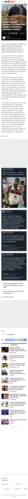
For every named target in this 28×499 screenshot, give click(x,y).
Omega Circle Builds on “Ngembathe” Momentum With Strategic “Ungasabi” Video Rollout (18, 349)
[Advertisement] (14, 153)
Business (12, 375)
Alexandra (8, 36)
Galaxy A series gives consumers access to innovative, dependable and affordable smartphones (18, 404)
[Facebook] (6, 489)
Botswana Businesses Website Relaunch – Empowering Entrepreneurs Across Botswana (17, 372)
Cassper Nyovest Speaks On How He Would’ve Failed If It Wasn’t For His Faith (13, 285)
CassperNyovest (10, 334)
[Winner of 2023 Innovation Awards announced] (5, 421)
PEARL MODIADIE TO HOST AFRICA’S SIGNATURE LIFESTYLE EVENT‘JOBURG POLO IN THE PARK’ (18, 396)
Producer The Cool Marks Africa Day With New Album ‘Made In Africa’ (17, 357)
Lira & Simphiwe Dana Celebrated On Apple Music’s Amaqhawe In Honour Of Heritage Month (18, 388)
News (11, 19)
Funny (11, 416)
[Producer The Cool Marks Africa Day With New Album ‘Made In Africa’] (5, 357)
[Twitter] (17, 489)
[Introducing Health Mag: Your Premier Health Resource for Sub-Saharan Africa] (5, 380)
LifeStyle (11, 407)
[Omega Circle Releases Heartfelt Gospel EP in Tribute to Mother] (5, 365)
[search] (18, 1)
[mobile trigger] (2, 1)
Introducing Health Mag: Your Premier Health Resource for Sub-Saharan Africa (18, 380)
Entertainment (6, 19)
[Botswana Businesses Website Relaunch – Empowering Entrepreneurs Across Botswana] (5, 372)
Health (11, 383)
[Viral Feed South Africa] (9, 1)
